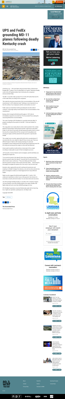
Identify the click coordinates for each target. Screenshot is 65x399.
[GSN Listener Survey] (52, 58)
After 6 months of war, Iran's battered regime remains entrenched (52, 107)
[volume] (7, 6)
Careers (38, 383)
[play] (3, 6)
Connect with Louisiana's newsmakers (53, 266)
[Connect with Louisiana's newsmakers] (52, 255)
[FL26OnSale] (52, 37)
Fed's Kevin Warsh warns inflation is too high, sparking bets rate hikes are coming (54, 114)
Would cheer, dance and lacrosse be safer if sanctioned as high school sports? (54, 163)
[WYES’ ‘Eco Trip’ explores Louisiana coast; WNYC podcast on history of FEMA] (47, 299)
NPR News (9, 197)
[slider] (9, 6)
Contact (24, 383)
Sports (45, 157)
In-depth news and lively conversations (53, 214)
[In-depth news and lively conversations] (52, 200)
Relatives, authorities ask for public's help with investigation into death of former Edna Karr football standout (54, 177)
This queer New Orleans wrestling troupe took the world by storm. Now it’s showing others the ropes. (54, 185)
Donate (60, 2)
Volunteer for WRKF (40, 386)
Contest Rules (53, 383)
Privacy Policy (26, 386)
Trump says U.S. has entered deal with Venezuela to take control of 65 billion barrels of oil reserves (53, 93)
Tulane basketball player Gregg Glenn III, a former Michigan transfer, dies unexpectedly (53, 170)
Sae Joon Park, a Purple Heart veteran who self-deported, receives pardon (53, 100)
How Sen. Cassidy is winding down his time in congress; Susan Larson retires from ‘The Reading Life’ (57, 313)
